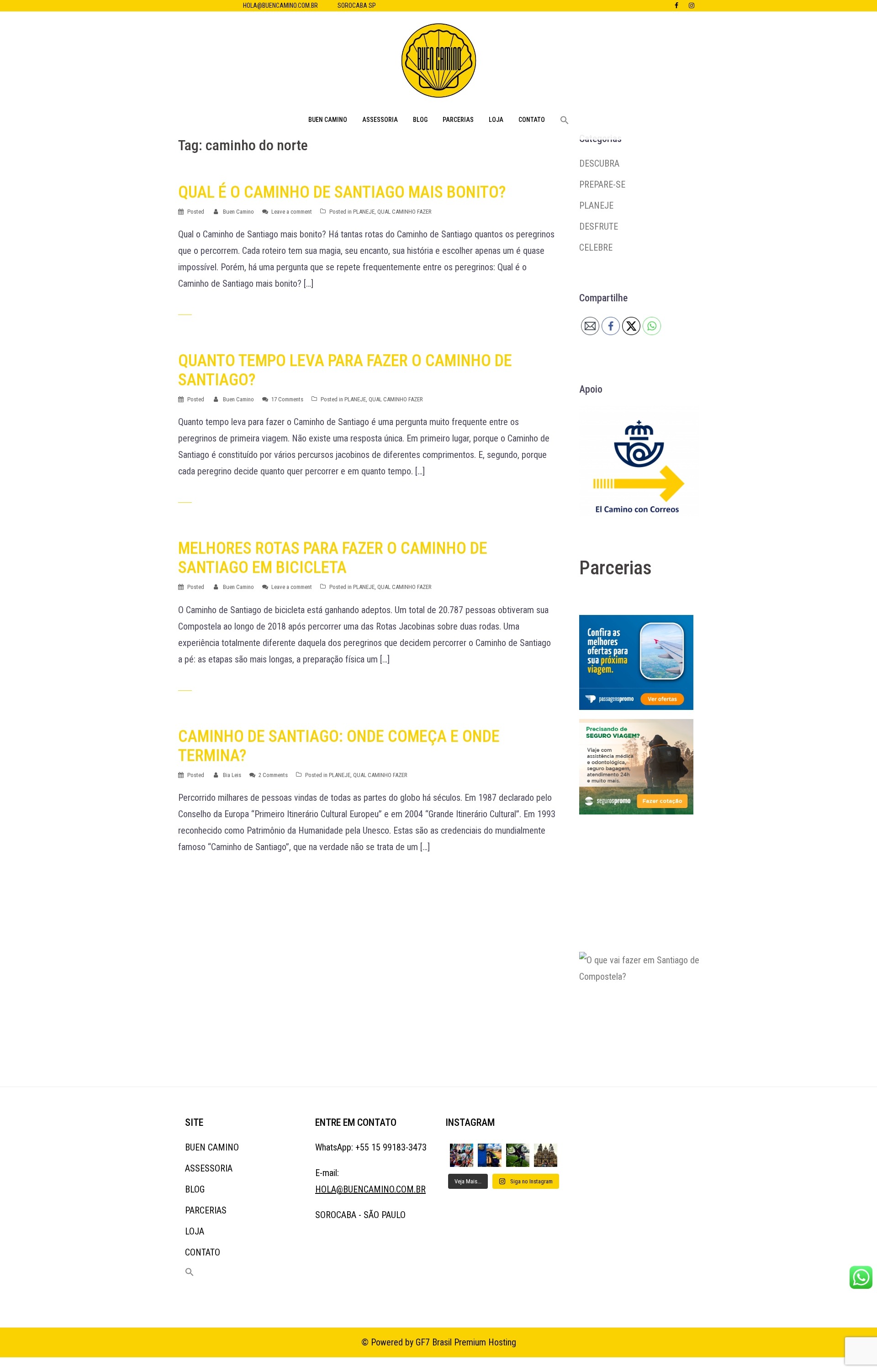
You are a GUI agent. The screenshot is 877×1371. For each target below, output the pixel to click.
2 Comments (273, 775)
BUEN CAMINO (327, 119)
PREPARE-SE (602, 184)
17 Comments (287, 399)
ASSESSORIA (380, 119)
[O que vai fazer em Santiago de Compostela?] (647, 1008)
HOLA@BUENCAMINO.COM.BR (280, 5)
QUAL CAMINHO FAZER (404, 211)
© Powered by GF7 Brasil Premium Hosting (438, 1342)
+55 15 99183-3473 (391, 1147)
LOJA (496, 119)
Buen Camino (238, 211)
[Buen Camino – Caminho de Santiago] (439, 63)
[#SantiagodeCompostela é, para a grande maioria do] (545, 1155)
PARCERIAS (458, 119)
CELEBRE (596, 247)
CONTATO (531, 119)
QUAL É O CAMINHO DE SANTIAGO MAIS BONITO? (342, 192)
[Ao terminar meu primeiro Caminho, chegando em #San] (517, 1155)
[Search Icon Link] (564, 121)
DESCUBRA (599, 163)
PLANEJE (364, 211)
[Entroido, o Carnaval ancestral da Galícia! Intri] (461, 1155)
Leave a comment (291, 211)
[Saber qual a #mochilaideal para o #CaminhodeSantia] (489, 1155)
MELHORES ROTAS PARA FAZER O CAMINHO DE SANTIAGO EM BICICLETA (332, 558)
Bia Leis (232, 775)
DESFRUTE (598, 226)
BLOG (420, 119)
